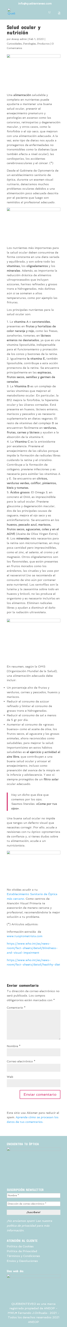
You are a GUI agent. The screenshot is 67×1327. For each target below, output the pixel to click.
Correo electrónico (21, 1061)
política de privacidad (21, 1225)
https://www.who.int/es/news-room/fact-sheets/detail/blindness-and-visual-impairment (32, 948)
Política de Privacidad (22, 1251)
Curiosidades (14, 43)
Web (10, 1076)
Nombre (14, 1046)
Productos (43, 43)
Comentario (16, 1007)
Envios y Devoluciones (22, 1261)
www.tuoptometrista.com (24, 936)
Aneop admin (19, 39)
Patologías (29, 43)
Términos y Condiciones (23, 1256)
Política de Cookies (20, 1246)
